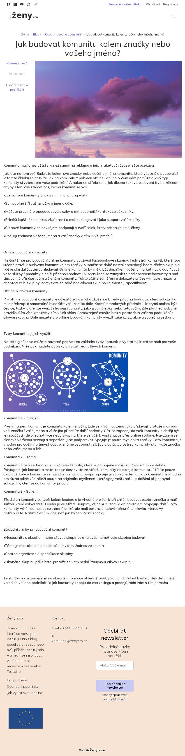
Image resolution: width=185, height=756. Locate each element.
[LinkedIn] (15, 4)
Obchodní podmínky (23, 686)
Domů (25, 34)
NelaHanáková (17, 63)
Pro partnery (17, 680)
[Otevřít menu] (173, 16)
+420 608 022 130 (71, 628)
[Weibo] (35, 4)
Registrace (170, 4)
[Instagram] (28, 4)
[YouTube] (21, 4)
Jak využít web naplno (24, 692)
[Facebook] (8, 4)
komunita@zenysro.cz (69, 640)
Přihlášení (153, 4)
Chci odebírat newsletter (114, 685)
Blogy (37, 34)
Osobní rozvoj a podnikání (63, 34)
